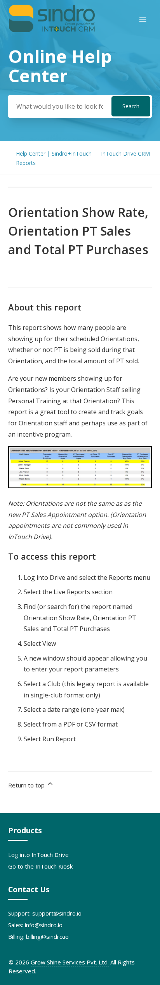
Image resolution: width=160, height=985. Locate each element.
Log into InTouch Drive (38, 854)
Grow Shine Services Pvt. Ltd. (70, 962)
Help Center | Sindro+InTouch (54, 153)
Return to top (27, 785)
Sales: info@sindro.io (35, 925)
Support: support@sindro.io (45, 913)
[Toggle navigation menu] (143, 19)
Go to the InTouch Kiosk (40, 866)
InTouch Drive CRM (125, 153)
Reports (26, 162)
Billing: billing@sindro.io (38, 936)
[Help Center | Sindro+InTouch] (52, 31)
